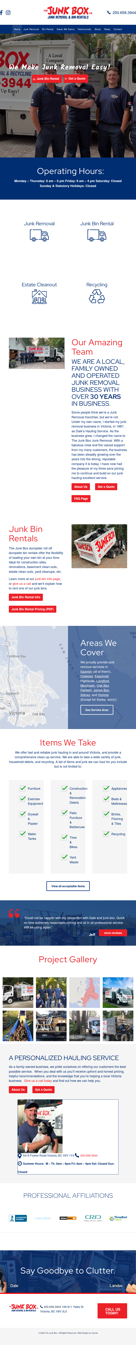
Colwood (86, 676)
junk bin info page (47, 578)
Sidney (85, 694)
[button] (37, 353)
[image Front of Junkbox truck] (119, 994)
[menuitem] (17, 29)
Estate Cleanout (39, 284)
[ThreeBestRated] (118, 1218)
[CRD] (93, 1218)
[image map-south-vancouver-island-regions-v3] (86, 994)
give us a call (22, 583)
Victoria (103, 694)
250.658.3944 (124, 12)
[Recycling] (97, 291)
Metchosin (87, 685)
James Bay (101, 690)
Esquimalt (102, 676)
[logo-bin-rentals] (68, 12)
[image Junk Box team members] (52, 994)
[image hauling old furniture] (52, 1027)
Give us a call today (38, 1080)
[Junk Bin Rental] (97, 230)
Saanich (86, 671)
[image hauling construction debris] (119, 1027)
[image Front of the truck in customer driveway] (86, 1027)
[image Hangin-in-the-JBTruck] (19, 994)
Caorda (94, 1332)
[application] (36, 353)
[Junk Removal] (39, 230)
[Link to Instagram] (8, 12)
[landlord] (43, 1218)
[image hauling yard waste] (19, 1027)
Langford (102, 680)
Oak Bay (103, 685)
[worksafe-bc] (68, 1218)
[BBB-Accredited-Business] (18, 1218)
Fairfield (86, 690)
